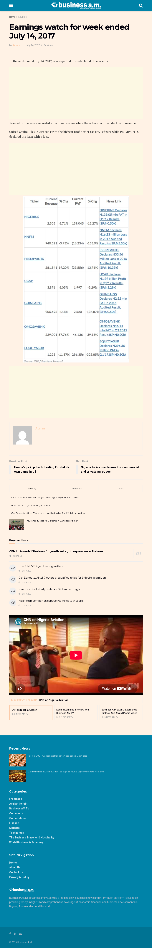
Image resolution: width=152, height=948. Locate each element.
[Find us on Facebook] (10, 934)
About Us (14, 867)
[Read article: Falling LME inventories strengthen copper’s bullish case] (17, 760)
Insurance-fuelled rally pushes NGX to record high (52, 520)
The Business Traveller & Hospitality (31, 837)
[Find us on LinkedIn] (20, 934)
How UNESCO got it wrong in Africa (30, 505)
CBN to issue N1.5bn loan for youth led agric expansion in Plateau (45, 497)
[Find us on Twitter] (15, 934)
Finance (14, 823)
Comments (16, 813)
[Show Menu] (11, 5)
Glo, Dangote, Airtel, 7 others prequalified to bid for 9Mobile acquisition (48, 513)
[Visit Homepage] (76, 5)
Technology (16, 832)
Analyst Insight (18, 803)
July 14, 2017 (33, 45)
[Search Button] (141, 5)
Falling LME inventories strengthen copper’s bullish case (58, 755)
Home (12, 17)
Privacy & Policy (19, 877)
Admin (16, 45)
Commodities (17, 818)
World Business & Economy (26, 842)
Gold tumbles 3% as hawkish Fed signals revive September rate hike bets (66, 771)
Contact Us (16, 872)
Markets (14, 827)
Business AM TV (19, 808)
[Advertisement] (76, 93)
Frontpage (15, 798)
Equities (22, 17)
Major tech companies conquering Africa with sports (51, 600)
